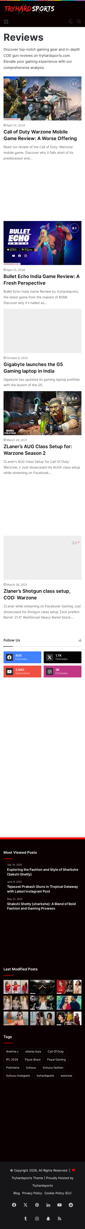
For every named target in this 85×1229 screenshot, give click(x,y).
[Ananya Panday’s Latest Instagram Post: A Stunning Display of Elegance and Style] (69, 1019)
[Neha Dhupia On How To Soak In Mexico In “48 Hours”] (16, 1019)
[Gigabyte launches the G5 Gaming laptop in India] (42, 331)
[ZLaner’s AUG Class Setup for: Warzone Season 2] (42, 413)
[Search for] (79, 21)
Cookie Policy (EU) (58, 1193)
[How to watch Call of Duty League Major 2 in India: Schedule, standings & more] (42, 987)
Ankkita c (12, 1051)
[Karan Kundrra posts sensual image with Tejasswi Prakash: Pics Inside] (69, 1003)
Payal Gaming (56, 1059)
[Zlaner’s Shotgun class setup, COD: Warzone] (42, 558)
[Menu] (6, 21)
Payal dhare (33, 1059)
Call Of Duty (56, 1051)
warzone (66, 1075)
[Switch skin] (70, 21)
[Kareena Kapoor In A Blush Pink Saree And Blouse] (16, 1003)
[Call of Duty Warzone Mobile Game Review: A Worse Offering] (42, 98)
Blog (16, 1193)
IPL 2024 (12, 1059)
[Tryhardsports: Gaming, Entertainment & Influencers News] (29, 8)
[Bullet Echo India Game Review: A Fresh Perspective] (42, 243)
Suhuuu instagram (18, 1075)
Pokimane (12, 1067)
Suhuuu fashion (53, 1067)
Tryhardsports (42, 1185)
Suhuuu (31, 1067)
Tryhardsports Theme (27, 1178)
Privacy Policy (32, 1193)
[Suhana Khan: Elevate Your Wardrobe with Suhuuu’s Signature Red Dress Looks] (16, 987)
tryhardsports (45, 1075)
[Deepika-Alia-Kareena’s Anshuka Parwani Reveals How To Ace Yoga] (69, 987)
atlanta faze (33, 1051)
